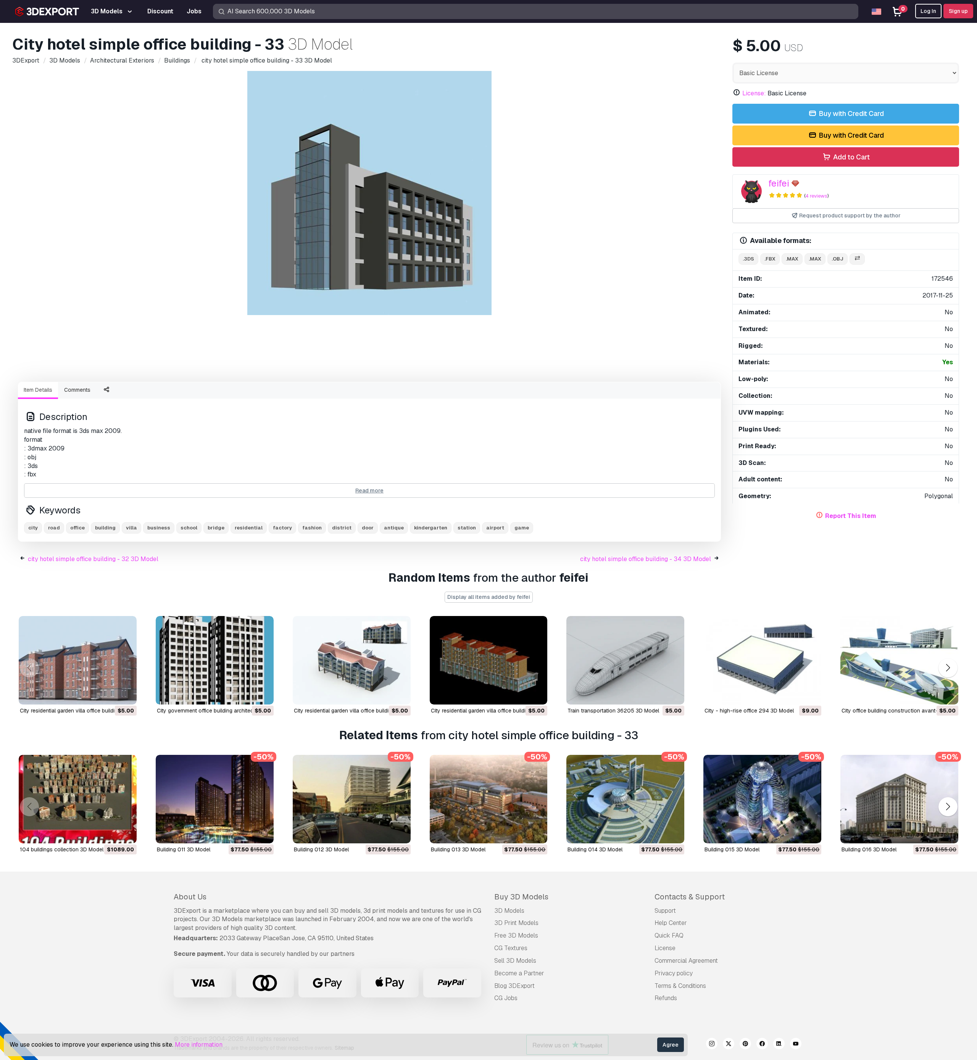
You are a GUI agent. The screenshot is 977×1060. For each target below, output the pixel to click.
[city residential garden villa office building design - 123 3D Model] (78, 660)
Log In (928, 11)
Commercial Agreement (686, 961)
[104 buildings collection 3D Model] (78, 799)
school (189, 527)
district (341, 527)
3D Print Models (516, 923)
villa (131, 527)
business (158, 527)
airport (495, 527)
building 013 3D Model (458, 849)
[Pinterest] (745, 1044)
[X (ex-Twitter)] (728, 1044)
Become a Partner (519, 973)
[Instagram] (711, 1044)
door (368, 527)
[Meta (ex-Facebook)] (762, 1044)
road (54, 527)
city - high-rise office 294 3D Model (749, 710)
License (665, 948)
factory (282, 527)
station (467, 527)
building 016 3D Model (869, 849)
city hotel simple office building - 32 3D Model (93, 559)
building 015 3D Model (732, 849)
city (33, 527)
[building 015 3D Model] (762, 799)
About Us (190, 897)
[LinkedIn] (779, 1044)
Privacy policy (674, 973)
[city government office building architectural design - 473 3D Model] (215, 660)
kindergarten (430, 527)
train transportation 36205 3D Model (613, 710)
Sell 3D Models (515, 961)
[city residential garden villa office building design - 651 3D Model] (352, 660)
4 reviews (816, 196)
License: (754, 93)
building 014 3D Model (594, 849)
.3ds (748, 259)
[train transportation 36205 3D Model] (625, 660)
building (105, 527)
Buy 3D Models (521, 897)
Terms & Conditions (680, 986)
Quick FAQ (669, 935)
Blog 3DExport (514, 986)
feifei (778, 183)
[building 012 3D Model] (352, 799)
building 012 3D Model (321, 849)
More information (198, 1045)
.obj (837, 259)
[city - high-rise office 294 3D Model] (762, 660)
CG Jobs (506, 998)
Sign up (958, 11)
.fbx (769, 259)
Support (665, 911)
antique (394, 527)
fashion (312, 527)
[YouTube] (795, 1044)
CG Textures (510, 948)
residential (249, 527)
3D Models (509, 911)
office (77, 527)
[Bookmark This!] (125, 693)
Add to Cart (851, 157)
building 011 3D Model (183, 849)
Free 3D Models (516, 935)
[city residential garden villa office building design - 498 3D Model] (489, 660)
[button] (947, 668)
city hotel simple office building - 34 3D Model (645, 559)
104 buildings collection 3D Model (61, 849)
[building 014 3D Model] (625, 799)
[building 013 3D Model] (489, 799)
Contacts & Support (690, 897)
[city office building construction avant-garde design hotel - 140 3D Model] (899, 660)
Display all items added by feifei (488, 597)
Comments (77, 389)
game (521, 527)
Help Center (671, 923)
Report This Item (850, 516)
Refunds (666, 998)
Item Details (38, 389)
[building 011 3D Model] (215, 799)
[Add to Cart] (110, 693)
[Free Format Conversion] (857, 259)
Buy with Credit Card (850, 113)
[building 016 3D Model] (899, 799)
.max (792, 259)
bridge (216, 527)
